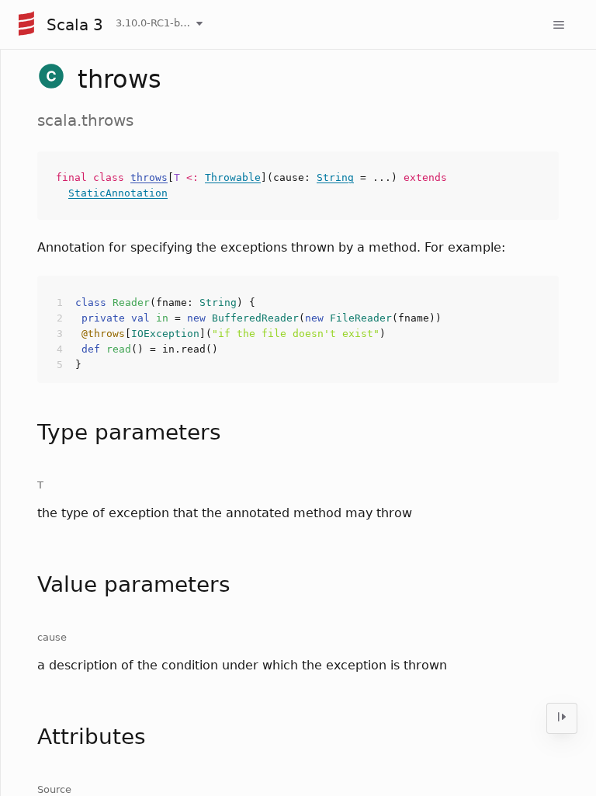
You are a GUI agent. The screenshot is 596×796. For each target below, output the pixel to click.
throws (149, 177)
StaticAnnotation (118, 193)
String (335, 177)
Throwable (233, 177)
